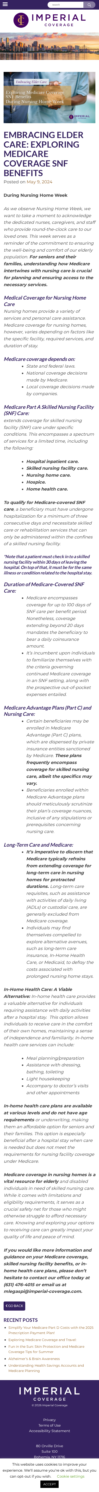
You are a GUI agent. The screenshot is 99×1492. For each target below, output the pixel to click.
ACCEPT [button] (49, 1484)
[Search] (89, 4)
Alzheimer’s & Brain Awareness (34, 1359)
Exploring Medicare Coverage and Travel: (42, 1340)
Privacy (49, 1420)
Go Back (15, 1306)
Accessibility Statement (49, 1431)
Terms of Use (49, 1425)
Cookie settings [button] (70, 1476)
